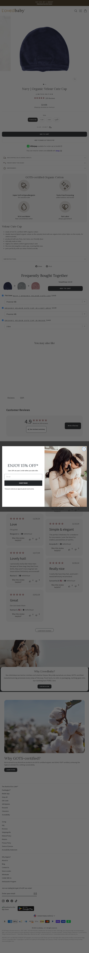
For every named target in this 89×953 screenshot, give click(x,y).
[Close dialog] (84, 449)
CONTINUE (23, 483)
